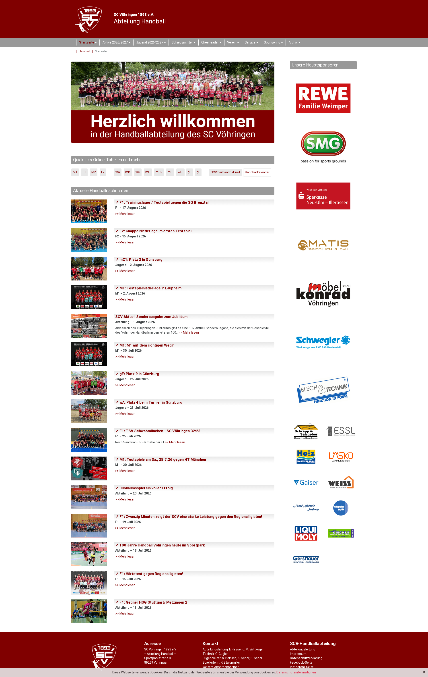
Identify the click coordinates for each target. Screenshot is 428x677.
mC (147, 172)
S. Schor (256, 658)
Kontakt (210, 643)
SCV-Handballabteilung (313, 643)
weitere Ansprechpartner (221, 667)
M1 (75, 172)
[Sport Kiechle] (341, 533)
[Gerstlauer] (306, 559)
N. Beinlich (229, 658)
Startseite (88, 43)
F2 (103, 172)
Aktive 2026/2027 (117, 43)
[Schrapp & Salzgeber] (306, 431)
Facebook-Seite (301, 662)
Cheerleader (212, 43)
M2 (93, 172)
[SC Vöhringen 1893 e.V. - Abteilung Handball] (89, 19)
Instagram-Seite (302, 667)
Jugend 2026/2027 (151, 43)
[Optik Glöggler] (341, 508)
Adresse (152, 643)
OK (424, 672)
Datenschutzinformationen (296, 672)
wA (117, 172)
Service (252, 43)
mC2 (159, 172)
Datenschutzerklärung (306, 658)
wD (180, 172)
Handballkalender (257, 172)
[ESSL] (341, 431)
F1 (84, 172)
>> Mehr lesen (125, 214)
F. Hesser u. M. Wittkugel (246, 649)
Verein (233, 43)
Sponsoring (274, 43)
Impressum (298, 654)
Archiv (295, 43)
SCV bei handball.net (225, 172)
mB (128, 172)
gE (189, 172)
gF (198, 172)
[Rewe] (323, 98)
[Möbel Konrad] (323, 294)
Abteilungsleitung (302, 649)
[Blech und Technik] (323, 391)
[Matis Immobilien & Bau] (323, 245)
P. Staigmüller (230, 662)
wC (138, 172)
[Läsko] (341, 456)
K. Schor (243, 658)
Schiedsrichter (184, 43)
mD (170, 172)
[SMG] (323, 147)
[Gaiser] (306, 482)
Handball (84, 51)
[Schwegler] (323, 342)
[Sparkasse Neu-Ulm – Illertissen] (323, 196)
